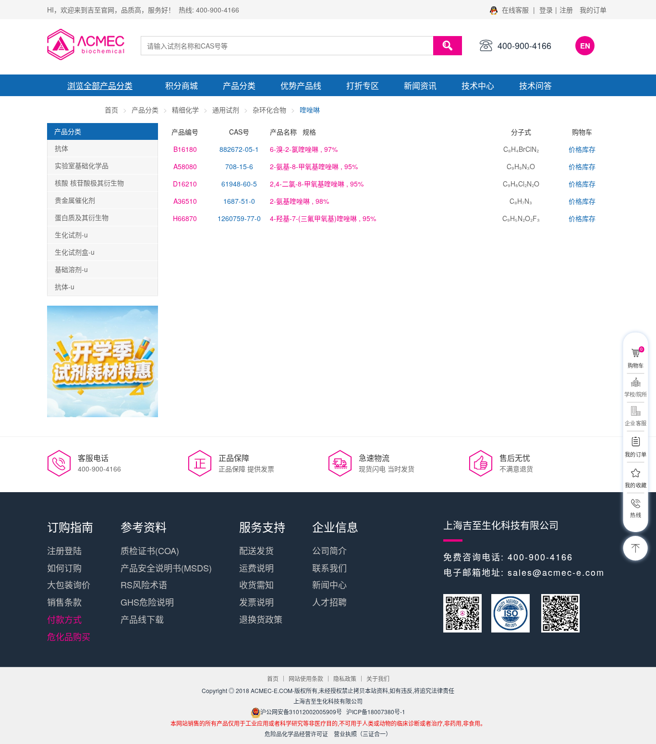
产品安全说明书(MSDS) (166, 567)
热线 (635, 515)
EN (585, 45)
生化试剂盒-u (75, 252)
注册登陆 (64, 550)
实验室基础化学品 (82, 165)
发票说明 (256, 601)
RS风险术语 (144, 584)
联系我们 (329, 567)
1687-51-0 (239, 201)
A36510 (185, 201)
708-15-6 (239, 166)
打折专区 (362, 85)
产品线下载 (142, 619)
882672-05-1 (239, 149)
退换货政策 (260, 619)
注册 (566, 9)
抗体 (61, 148)
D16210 (185, 183)
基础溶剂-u (71, 269)
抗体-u (64, 286)
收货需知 (256, 584)
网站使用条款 (306, 678)
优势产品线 (300, 85)
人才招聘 (329, 601)
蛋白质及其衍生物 (82, 217)
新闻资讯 (420, 85)
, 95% (314, 166)
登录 (546, 9)
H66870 (185, 218)
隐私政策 (344, 678)
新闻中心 (329, 584)
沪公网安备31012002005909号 (301, 711)
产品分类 (239, 85)
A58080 (185, 166)
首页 (111, 109)
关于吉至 (76, 107)
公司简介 (329, 550)
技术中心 (478, 85)
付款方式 (64, 619)
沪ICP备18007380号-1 (375, 711)
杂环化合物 (269, 109)
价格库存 (582, 149)
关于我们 (377, 678)
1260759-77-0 (239, 218)
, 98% (299, 201)
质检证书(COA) (150, 550)
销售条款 (64, 601)
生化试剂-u (71, 234)
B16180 (185, 149)
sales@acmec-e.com (556, 572)
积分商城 (181, 85)
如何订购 (64, 567)
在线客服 (515, 9)
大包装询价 (68, 584)
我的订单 (593, 9)
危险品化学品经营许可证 (296, 734)
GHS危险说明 (147, 601)
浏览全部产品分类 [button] (100, 85)
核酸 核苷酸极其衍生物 (89, 182)
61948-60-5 (239, 183)
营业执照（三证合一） (362, 734)
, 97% (304, 149)
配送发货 (256, 550)
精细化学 (185, 109)
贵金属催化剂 (75, 200)
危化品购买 (68, 636)
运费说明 (256, 567)
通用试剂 (225, 109)
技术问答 (535, 85)
